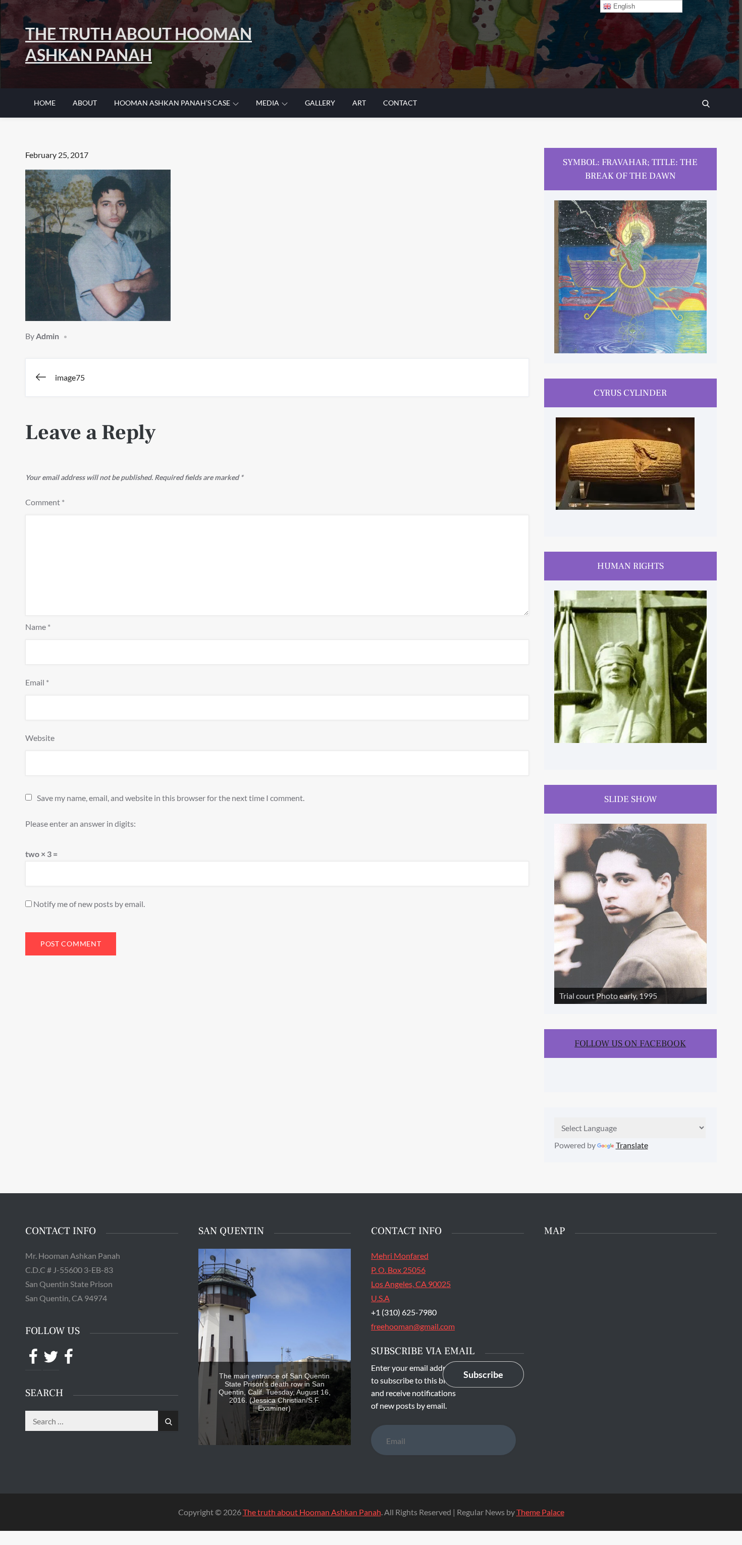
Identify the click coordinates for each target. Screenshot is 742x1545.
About (85, 102)
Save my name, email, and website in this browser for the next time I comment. (170, 798)
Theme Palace (540, 1512)
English (623, 6)
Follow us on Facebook (630, 1043)
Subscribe (483, 1374)
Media (267, 102)
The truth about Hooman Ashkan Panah (312, 1512)
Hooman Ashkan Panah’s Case (172, 102)
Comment (45, 502)
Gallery (320, 102)
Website (40, 737)
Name (37, 626)
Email (37, 682)
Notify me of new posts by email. (89, 904)
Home (45, 102)
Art (359, 102)
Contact (400, 102)
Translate (632, 1145)
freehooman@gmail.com (413, 1326)
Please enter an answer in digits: (80, 823)
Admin (47, 336)
